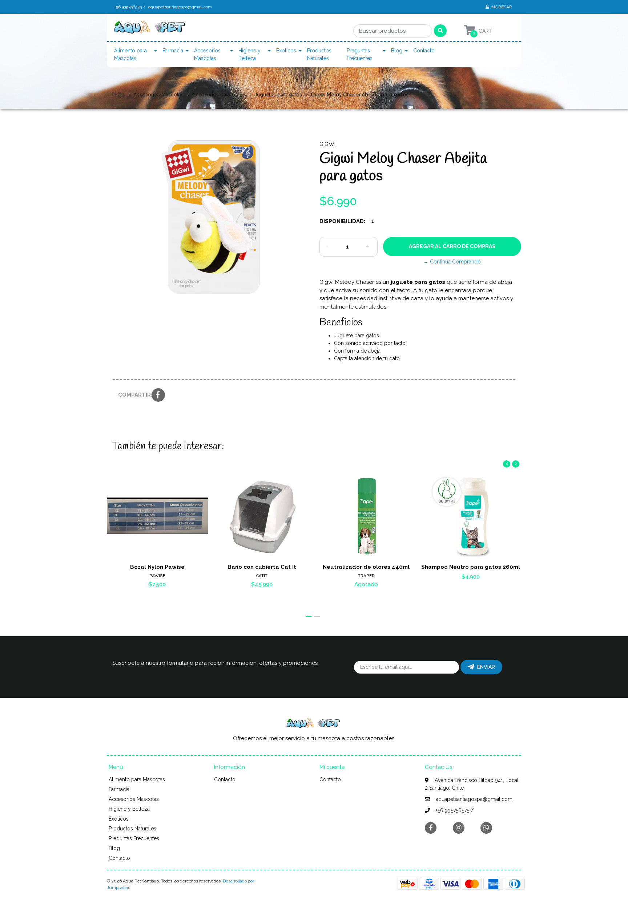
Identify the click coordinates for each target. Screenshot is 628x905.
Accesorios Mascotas (207, 54)
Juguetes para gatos (278, 95)
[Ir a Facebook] (430, 827)
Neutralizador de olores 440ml (366, 567)
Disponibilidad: (342, 221)
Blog (396, 50)
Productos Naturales (319, 54)
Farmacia (172, 50)
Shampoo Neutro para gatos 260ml (470, 567)
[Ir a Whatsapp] (486, 827)
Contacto (424, 50)
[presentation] (506, 464)
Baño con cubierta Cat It (262, 567)
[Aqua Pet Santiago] (150, 29)
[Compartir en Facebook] (158, 395)
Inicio (118, 95)
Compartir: (132, 395)
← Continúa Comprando (452, 262)
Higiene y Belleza (249, 54)
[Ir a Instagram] (458, 827)
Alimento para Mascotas (130, 54)
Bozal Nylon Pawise (157, 567)
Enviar (486, 667)
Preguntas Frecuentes (360, 54)
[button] (308, 616)
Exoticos (286, 50)
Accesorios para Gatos (219, 95)
